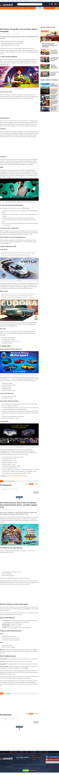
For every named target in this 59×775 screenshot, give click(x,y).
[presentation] (4, 481)
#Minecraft (4, 0)
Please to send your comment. (9, 489)
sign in (5, 489)
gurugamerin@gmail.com (22, 758)
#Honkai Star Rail (26, 0)
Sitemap (34, 759)
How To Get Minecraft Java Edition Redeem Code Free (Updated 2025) (54, 66)
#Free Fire (13, 0)
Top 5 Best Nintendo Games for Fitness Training (54, 85)
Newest (31, 484)
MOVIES (33, 8)
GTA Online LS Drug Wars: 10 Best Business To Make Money (12, 41)
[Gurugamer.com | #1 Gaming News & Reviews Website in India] (6, 5)
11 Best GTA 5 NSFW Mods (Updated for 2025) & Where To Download (54, 59)
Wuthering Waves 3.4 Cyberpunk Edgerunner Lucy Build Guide (53, 97)
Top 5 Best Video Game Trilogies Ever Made (17, 476)
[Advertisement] (19, 19)
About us (34, 755)
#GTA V (9, 0)
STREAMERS (21, 8)
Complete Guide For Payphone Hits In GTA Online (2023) (12, 43)
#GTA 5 (6, 481)
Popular (36, 484)
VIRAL (15, 8)
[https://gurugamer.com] (6, 758)
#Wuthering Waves (19, 0)
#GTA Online (11, 481)
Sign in (57, 4)
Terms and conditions (37, 757)
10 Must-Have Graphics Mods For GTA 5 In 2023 (10, 45)
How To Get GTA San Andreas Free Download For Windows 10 (54, 74)
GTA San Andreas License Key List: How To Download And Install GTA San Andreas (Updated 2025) (54, 52)
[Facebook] (50, 4)
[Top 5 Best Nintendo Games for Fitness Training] (45, 86)
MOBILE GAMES (13, 752)
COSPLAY (28, 8)
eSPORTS (11, 8)
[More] (45, 8)
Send (36, 492)
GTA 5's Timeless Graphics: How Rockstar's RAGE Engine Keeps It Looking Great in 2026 (53, 108)
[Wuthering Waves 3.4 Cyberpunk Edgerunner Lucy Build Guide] (45, 97)
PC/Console (39, 8)
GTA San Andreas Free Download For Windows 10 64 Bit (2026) (49, 45)
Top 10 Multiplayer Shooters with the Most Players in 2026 (54, 103)
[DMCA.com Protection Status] (29, 771)
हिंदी (56, 8)
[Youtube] (52, 4)
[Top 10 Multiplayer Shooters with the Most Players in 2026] (45, 103)
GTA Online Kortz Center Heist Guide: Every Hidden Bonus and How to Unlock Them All (54, 91)
